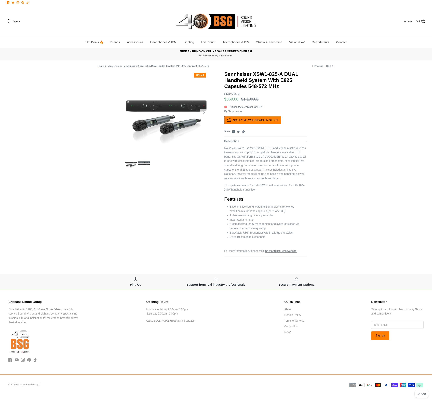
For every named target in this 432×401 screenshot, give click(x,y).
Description (231, 141)
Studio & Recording (269, 42)
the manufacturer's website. (281, 250)
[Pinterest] (22, 2)
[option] (166, 112)
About (287, 309)
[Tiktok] (27, 2)
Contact (341, 42)
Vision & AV (297, 42)
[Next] (204, 112)
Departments (320, 42)
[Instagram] (18, 2)
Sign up (380, 335)
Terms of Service (294, 320)
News (287, 332)
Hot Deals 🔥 (94, 42)
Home (101, 66)
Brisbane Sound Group (27, 384)
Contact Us (291, 326)
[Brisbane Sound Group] (216, 21)
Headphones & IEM (163, 42)
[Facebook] (8, 2)
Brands (115, 42)
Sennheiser (235, 111)
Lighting (188, 42)
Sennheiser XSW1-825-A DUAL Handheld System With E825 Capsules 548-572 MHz (167, 66)
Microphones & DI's (236, 42)
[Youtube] (13, 2)
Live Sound (208, 42)
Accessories (135, 42)
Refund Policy (292, 315)
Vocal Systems (115, 66)
